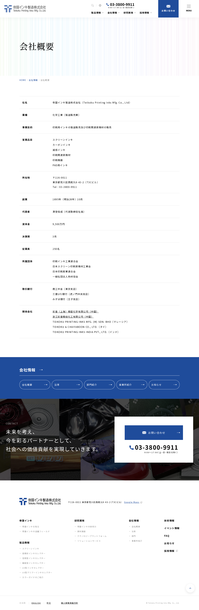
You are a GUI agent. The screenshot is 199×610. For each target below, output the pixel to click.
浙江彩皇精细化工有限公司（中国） (73, 316)
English (36, 603)
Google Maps (131, 502)
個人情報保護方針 (69, 603)
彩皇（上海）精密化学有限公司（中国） (76, 311)
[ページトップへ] (190, 588)
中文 (49, 603)
